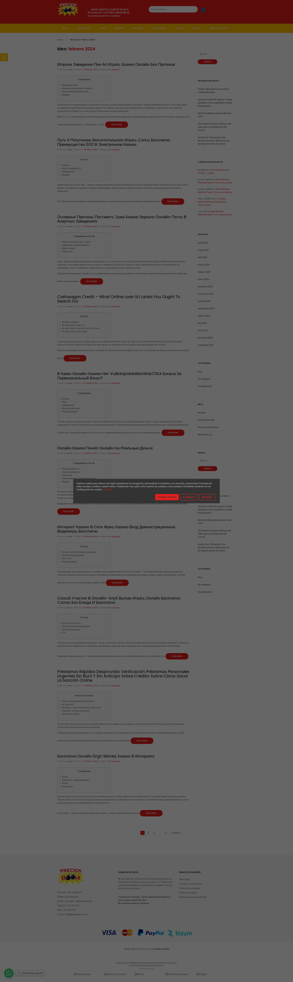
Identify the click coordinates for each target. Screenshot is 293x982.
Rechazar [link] (207, 497)
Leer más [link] (107, 489)
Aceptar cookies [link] (167, 496)
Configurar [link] (189, 497)
